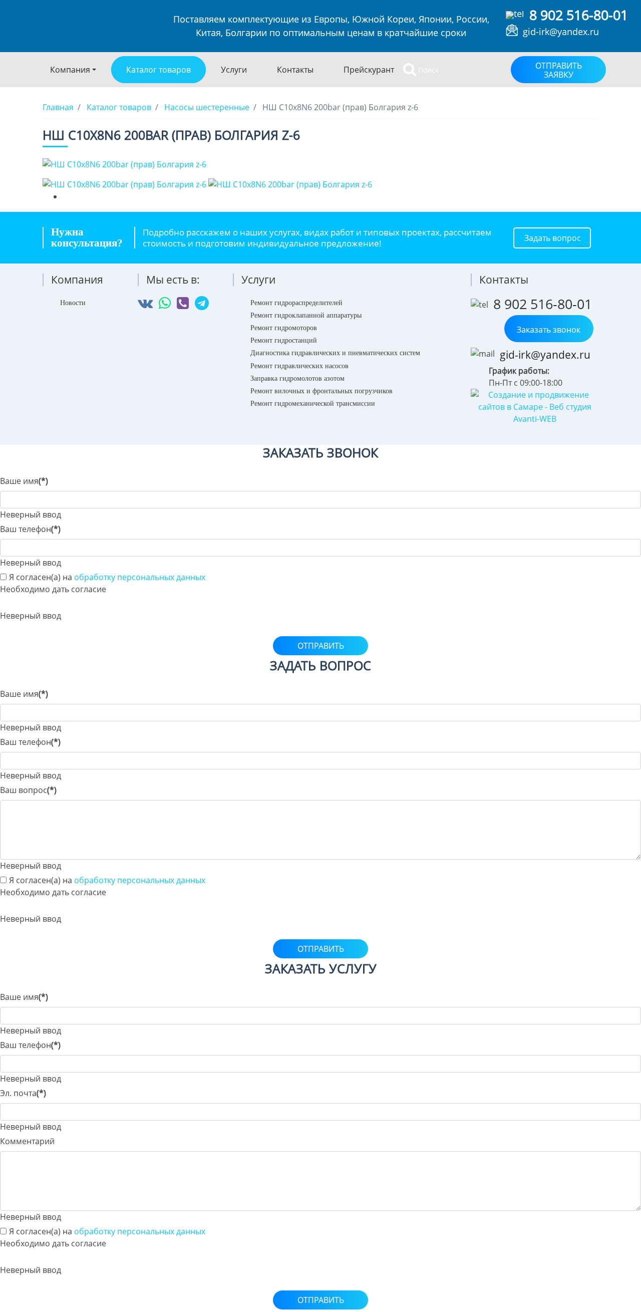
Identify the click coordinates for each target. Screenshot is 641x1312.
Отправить (320, 645)
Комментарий (27, 1141)
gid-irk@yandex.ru (561, 32)
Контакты (295, 69)
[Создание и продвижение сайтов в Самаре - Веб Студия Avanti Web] (534, 406)
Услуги (234, 69)
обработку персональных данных (139, 577)
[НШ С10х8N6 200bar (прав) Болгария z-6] (124, 163)
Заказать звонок (548, 329)
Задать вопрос (552, 237)
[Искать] (409, 69)
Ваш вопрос (28, 790)
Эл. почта (23, 1093)
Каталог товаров (158, 69)
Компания (70, 69)
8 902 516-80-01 (578, 15)
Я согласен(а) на (107, 577)
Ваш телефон (30, 529)
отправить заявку (558, 70)
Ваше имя (24, 480)
